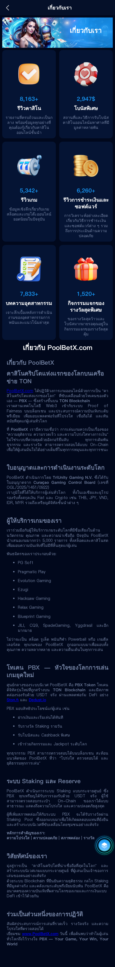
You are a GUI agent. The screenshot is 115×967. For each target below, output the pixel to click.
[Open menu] (104, 845)
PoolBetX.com (20, 391)
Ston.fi (13, 700)
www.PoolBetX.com (40, 933)
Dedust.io (37, 700)
